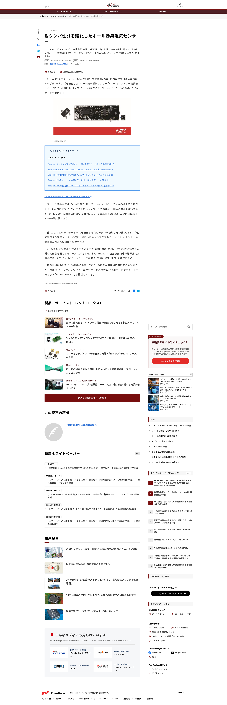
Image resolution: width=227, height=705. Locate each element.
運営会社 (126, 699)
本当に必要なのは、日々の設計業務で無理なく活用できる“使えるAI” (175, 397)
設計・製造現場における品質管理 (165, 462)
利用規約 (181, 692)
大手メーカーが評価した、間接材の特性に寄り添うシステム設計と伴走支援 (175, 380)
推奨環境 (150, 699)
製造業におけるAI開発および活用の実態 (169, 457)
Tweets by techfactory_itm (162, 587)
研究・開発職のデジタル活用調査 (165, 430)
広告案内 (71, 699)
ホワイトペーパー (64, 11)
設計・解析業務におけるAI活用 (164, 436)
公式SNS (59, 699)
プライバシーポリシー (102, 699)
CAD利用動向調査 (159, 446)
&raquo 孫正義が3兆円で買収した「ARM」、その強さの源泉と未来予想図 (79, 169)
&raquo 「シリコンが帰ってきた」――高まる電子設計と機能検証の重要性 (80, 164)
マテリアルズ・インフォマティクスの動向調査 (171, 425)
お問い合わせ (84, 699)
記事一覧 (162, 11)
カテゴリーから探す (112, 11)
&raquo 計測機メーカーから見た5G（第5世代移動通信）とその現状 (77, 180)
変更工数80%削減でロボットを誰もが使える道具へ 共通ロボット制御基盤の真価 (176, 388)
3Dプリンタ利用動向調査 (162, 441)
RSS (116, 699)
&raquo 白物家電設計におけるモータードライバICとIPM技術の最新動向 (80, 185)
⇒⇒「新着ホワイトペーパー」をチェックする (67, 196)
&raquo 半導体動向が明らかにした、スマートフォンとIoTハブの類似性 (79, 174)
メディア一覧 (46, 699)
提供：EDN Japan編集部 (82, 425)
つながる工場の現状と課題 (163, 451)
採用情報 (138, 699)
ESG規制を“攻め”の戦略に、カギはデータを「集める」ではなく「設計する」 (175, 405)
